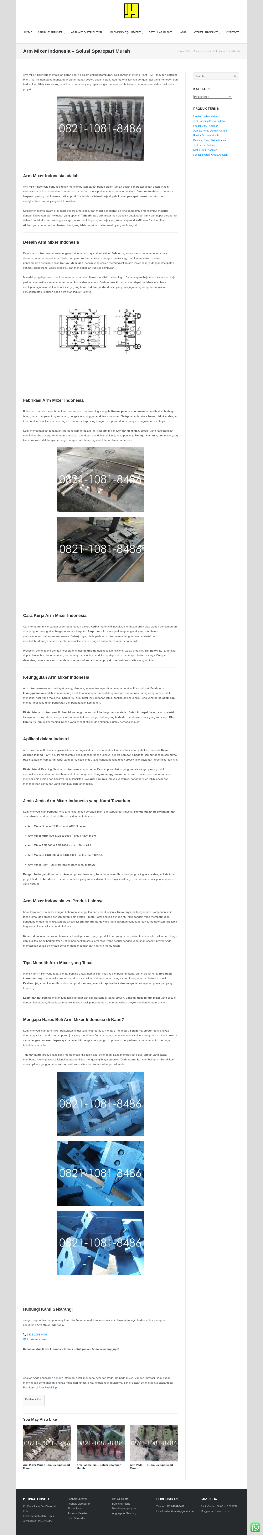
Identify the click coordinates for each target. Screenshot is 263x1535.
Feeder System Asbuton (206, 116)
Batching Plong (121, 1503)
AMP (183, 32)
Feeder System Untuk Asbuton (210, 154)
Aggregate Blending (124, 1513)
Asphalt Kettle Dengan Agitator (210, 130)
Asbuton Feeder (77, 1513)
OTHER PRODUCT (206, 32)
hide (39, 1399)
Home (181, 51)
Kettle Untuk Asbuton (205, 149)
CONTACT (232, 32)
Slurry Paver (75, 1508)
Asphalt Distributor (79, 1503)
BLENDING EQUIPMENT (125, 32)
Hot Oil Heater (120, 1498)
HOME (28, 32)
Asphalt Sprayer (77, 1498)
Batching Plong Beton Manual (209, 140)
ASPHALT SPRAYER (50, 32)
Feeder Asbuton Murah (206, 135)
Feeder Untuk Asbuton (205, 125)
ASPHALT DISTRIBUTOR (86, 32)
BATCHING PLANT (160, 32)
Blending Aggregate (124, 1508)
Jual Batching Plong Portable (209, 121)
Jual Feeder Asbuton (204, 145)
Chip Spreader (76, 1518)
